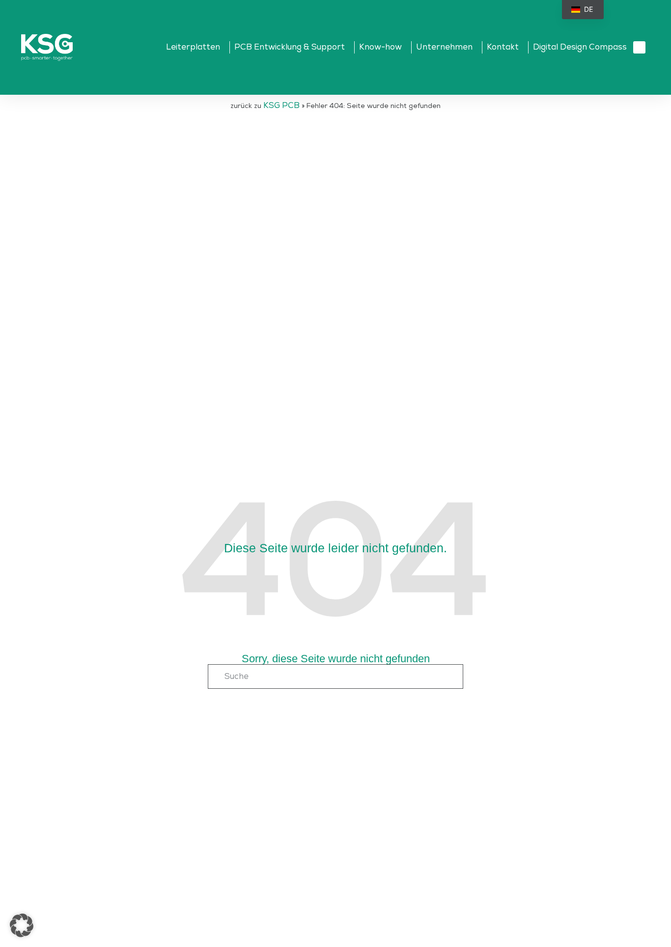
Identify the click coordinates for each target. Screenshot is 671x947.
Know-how (380, 47)
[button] (639, 47)
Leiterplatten (193, 47)
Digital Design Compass (580, 47)
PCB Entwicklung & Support (289, 47)
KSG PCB (281, 105)
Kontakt (503, 47)
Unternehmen (444, 47)
